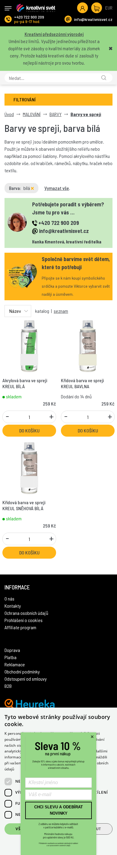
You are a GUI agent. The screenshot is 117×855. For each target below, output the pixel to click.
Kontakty (12, 606)
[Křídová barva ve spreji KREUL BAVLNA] (88, 345)
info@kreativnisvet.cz (93, 19)
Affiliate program (20, 627)
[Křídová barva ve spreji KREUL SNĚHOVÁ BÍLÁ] (29, 467)
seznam (61, 311)
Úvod (9, 114)
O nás (9, 598)
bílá (27, 188)
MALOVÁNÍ (31, 114)
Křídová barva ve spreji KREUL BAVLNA (82, 383)
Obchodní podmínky (22, 671)
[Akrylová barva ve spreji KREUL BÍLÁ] (29, 345)
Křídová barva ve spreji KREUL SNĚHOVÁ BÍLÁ (23, 505)
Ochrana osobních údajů (26, 613)
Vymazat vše (56, 188)
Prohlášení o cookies (23, 620)
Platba (10, 657)
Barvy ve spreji (85, 114)
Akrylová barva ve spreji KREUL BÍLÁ (24, 383)
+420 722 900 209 (29, 16)
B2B (8, 686)
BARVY (56, 114)
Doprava (12, 650)
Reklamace (14, 664)
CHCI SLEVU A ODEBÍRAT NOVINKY (58, 810)
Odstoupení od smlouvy (25, 679)
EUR (108, 7)
